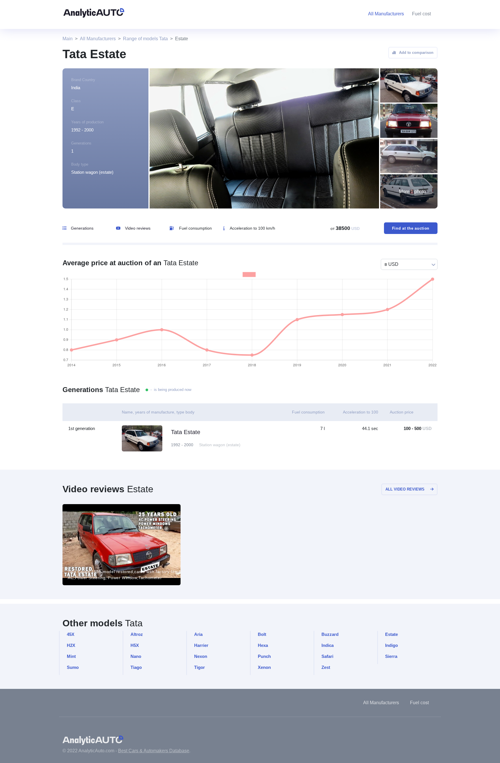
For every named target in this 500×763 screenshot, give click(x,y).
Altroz (136, 634)
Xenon (264, 667)
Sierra (391, 656)
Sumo (73, 667)
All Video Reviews (404, 489)
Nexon (200, 656)
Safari (327, 656)
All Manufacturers (98, 38)
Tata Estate (185, 432)
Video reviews (137, 228)
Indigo (391, 645)
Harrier (201, 645)
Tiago (136, 667)
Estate (391, 634)
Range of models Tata (145, 38)
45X (70, 634)
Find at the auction (410, 228)
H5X (134, 645)
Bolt (262, 634)
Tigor (199, 667)
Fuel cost (421, 13)
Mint (71, 656)
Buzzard (330, 634)
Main (67, 38)
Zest (325, 667)
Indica (327, 645)
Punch (264, 656)
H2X (71, 645)
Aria (198, 634)
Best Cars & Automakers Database (153, 750)
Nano (135, 656)
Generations (82, 228)
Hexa (263, 645)
